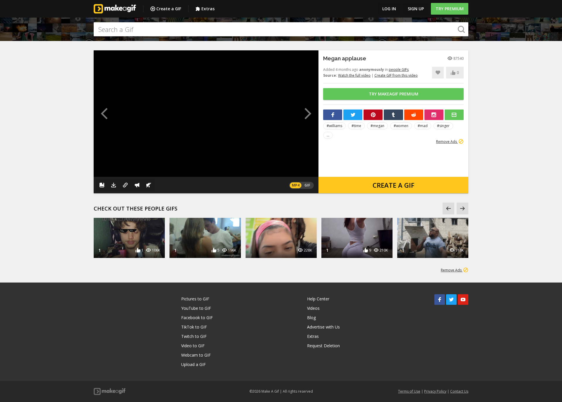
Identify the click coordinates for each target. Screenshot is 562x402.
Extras (208, 8)
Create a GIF (168, 8)
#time (356, 125)
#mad (423, 125)
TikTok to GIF (194, 327)
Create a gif (393, 185)
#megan (377, 125)
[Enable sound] (149, 185)
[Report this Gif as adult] (137, 185)
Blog (311, 317)
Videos (313, 308)
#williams (334, 125)
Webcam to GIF (196, 355)
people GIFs (399, 69)
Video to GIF (193, 345)
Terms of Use (409, 391)
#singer (443, 125)
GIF (307, 185)
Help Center (318, 299)
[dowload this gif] (113, 185)
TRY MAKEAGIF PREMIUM (393, 94)
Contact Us (459, 391)
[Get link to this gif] (125, 185)
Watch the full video (354, 75)
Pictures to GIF (195, 299)
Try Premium (450, 8)
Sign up (416, 8)
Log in (389, 8)
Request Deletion (323, 345)
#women (401, 125)
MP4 (295, 185)
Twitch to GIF (194, 336)
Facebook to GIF (197, 317)
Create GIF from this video (396, 75)
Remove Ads (447, 141)
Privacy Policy (435, 391)
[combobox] (281, 29)
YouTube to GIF (196, 308)
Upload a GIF (193, 364)
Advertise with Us (323, 327)
